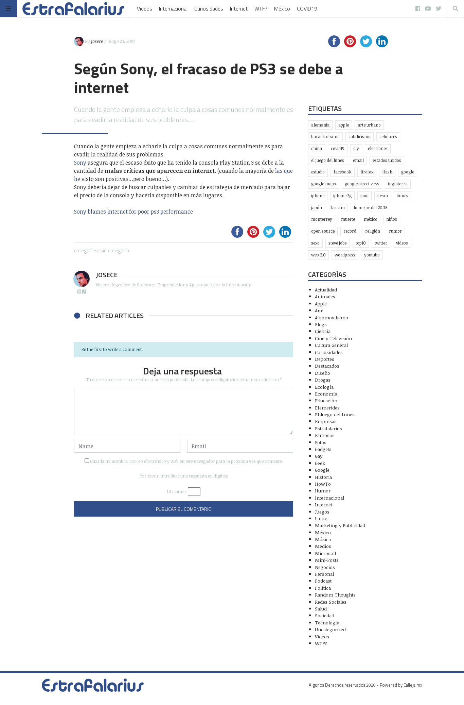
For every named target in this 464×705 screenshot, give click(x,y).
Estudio (318, 172)
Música (323, 539)
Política (323, 588)
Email (358, 160)
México (282, 8)
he (77, 179)
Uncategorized (330, 629)
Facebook (343, 172)
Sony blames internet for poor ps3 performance (133, 211)
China (316, 148)
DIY (356, 148)
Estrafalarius (328, 428)
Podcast (323, 580)
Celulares (388, 136)
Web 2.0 (318, 255)
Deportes (324, 359)
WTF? (260, 8)
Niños (391, 219)
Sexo (315, 243)
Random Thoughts (335, 594)
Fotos (320, 442)
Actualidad (326, 289)
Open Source (323, 231)
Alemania (320, 125)
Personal (324, 574)
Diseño (322, 373)
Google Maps (323, 184)
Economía (326, 393)
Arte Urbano (369, 125)
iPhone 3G (342, 196)
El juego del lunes (327, 160)
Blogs (321, 324)
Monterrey (321, 219)
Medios (323, 546)
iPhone (317, 196)
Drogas (323, 379)
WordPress (345, 255)
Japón (316, 208)
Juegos (322, 511)
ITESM (382, 196)
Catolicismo (360, 136)
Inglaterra (398, 184)
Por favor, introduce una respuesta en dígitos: (183, 476)
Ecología (324, 387)
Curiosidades (208, 8)
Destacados (327, 366)
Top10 (361, 243)
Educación (326, 400)
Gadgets (323, 449)
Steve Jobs (337, 243)
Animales (325, 296)
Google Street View (362, 184)
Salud (321, 608)
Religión (372, 231)
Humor (323, 490)
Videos (144, 8)
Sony (80, 162)
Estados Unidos (387, 160)
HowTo (323, 484)
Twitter (381, 243)
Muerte (348, 219)
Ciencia (323, 331)
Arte (319, 310)
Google (407, 172)
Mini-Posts (327, 560)
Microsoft (325, 553)
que (288, 170)
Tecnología (327, 622)
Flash (387, 172)
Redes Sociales (330, 602)
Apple (343, 125)
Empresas (326, 421)
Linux (321, 518)
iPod (364, 196)
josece (97, 41)
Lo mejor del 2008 (370, 208)
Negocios (325, 567)
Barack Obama (325, 136)
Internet (239, 8)
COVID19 (307, 8)
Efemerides (327, 407)
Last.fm (338, 208)
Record (349, 231)
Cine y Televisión (333, 338)
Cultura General (331, 345)
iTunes (402, 196)
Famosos (325, 435)
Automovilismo (331, 317)
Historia (323, 477)
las (279, 170)
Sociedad (324, 615)
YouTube (371, 255)
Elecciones (378, 148)
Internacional (173, 8)
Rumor (395, 231)
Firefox (366, 172)
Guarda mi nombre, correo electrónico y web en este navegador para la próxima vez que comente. (186, 461)
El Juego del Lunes (335, 414)
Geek (320, 463)
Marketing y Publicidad (340, 525)
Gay (318, 456)
